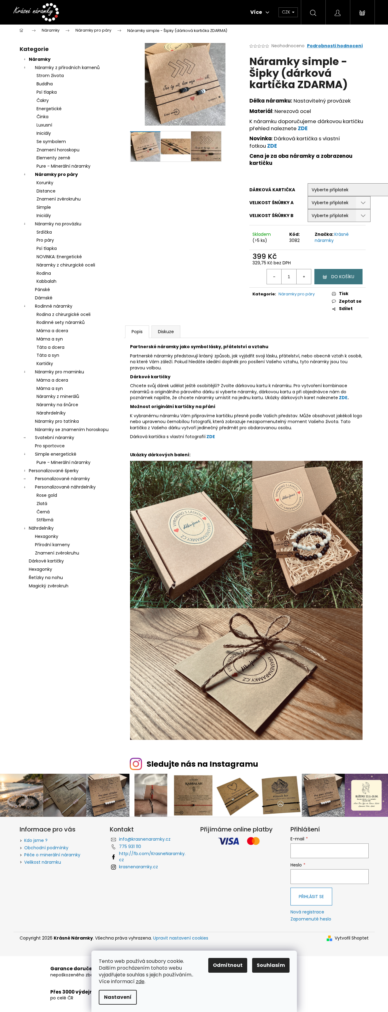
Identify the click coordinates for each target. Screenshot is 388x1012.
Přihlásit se (311, 896)
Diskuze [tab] (166, 332)
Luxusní (44, 125)
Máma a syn (49, 339)
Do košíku (342, 277)
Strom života (50, 75)
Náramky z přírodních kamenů (67, 67)
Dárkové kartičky (46, 561)
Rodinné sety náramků (60, 322)
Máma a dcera (52, 331)
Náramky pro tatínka (57, 421)
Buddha (44, 84)
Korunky (44, 183)
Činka (42, 117)
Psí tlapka (46, 92)
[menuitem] (93, 12)
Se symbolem (51, 141)
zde (140, 981)
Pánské (42, 289)
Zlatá (41, 503)
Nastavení (118, 997)
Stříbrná (44, 520)
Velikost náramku (42, 862)
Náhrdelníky (41, 528)
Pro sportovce (50, 446)
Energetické (49, 109)
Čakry (42, 100)
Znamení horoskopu (57, 150)
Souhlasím (271, 965)
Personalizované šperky (54, 471)
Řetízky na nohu (46, 577)
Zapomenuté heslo (310, 919)
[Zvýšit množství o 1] (303, 276)
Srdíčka (44, 232)
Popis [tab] (137, 332)
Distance (46, 191)
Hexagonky (46, 536)
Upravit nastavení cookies (180, 938)
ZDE (303, 128)
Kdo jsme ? (36, 840)
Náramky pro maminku (59, 372)
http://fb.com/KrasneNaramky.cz (152, 856)
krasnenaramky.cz (138, 867)
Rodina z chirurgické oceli (63, 314)
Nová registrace (307, 912)
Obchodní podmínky (46, 848)
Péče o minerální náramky (52, 855)
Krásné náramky (332, 237)
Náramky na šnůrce (57, 405)
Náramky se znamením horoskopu (72, 429)
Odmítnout (228, 965)
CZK (286, 12)
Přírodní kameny (52, 545)
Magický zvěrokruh (48, 586)
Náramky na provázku (58, 224)
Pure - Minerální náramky (63, 166)
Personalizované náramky (62, 479)
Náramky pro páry (56, 174)
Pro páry (45, 240)
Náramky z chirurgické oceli (65, 265)
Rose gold (46, 495)
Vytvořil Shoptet (352, 938)
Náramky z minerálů (57, 396)
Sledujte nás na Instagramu (202, 764)
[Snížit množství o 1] (274, 276)
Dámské (43, 298)
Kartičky (44, 363)
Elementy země (53, 158)
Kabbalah (46, 281)
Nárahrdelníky (51, 413)
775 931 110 (130, 846)
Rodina (43, 273)
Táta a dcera (50, 347)
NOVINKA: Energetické (59, 257)
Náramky (40, 59)
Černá (43, 512)
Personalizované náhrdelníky (65, 487)
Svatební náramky (54, 437)
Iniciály (43, 133)
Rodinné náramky (53, 306)
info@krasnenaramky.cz (145, 839)
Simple (43, 207)
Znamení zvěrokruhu (58, 199)
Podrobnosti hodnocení (335, 46)
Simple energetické (55, 454)
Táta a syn (47, 355)
